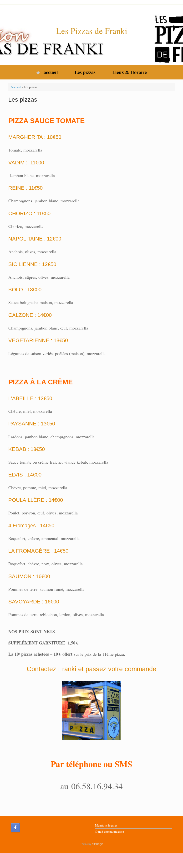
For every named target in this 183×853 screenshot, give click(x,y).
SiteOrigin (97, 844)
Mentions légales (106, 825)
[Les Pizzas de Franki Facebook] (15, 827)
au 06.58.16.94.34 (91, 786)
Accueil (16, 87)
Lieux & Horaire (129, 72)
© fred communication (109, 831)
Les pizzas (85, 72)
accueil (51, 72)
